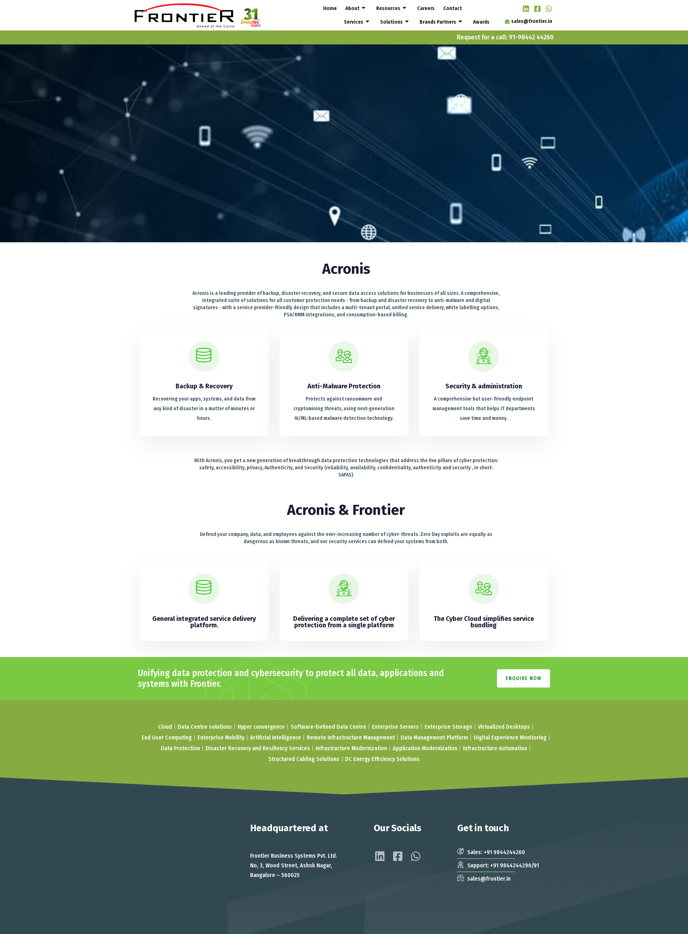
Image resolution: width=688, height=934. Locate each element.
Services (353, 22)
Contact (452, 8)
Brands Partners (438, 22)
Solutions (391, 22)
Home (330, 8)
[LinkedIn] (524, 8)
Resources (388, 8)
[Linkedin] (379, 856)
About (352, 8)
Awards (481, 22)
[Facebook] (536, 8)
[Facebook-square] (397, 856)
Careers (426, 8)
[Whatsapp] (547, 8)
